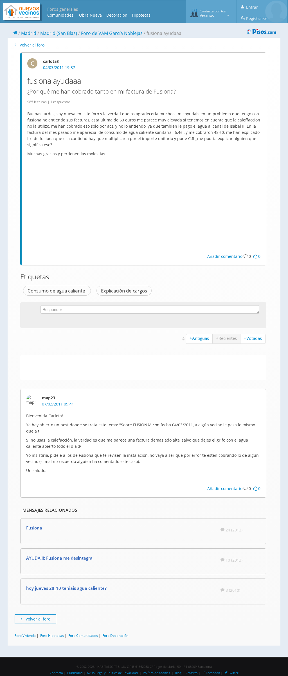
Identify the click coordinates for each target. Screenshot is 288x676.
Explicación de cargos (124, 290)
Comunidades (60, 15)
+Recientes (226, 338)
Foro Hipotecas (52, 635)
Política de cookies (156, 673)
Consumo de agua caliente (57, 290)
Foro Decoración (115, 635)
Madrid (28, 33)
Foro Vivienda (25, 635)
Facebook (213, 673)
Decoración (116, 15)
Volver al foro (31, 45)
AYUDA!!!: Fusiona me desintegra (59, 558)
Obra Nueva (90, 15)
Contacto (56, 673)
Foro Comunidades (83, 635)
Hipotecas (141, 15)
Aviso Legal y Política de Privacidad (112, 673)
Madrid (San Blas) (58, 33)
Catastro (192, 673)
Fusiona (34, 528)
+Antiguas (199, 338)
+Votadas (253, 338)
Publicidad (75, 673)
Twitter (233, 673)
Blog (178, 673)
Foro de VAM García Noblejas (112, 33)
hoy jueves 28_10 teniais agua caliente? (66, 588)
